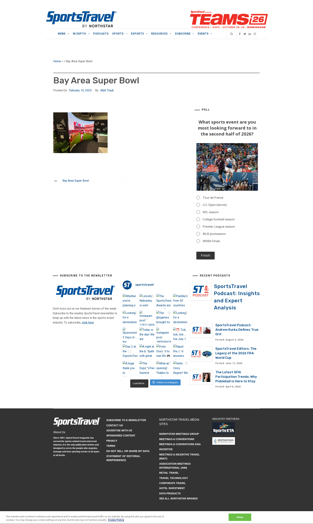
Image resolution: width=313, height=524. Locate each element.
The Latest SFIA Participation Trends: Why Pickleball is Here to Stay (236, 376)
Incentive (166, 449)
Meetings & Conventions (176, 439)
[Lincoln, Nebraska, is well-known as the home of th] (147, 301)
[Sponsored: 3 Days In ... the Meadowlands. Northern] (130, 335)
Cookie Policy (116, 520)
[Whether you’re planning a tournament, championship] (130, 301)
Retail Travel (169, 472)
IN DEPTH (79, 33)
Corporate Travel (172, 483)
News (62, 33)
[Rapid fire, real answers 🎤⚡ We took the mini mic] (180, 351)
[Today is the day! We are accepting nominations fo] (147, 335)
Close (240, 517)
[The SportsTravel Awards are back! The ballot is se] (163, 301)
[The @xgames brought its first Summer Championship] (163, 318)
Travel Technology (173, 478)
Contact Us (114, 425)
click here (88, 322)
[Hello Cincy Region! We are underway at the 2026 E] (180, 368)
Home (57, 61)
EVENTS (203, 33)
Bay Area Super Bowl (75, 180)
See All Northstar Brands (178, 498)
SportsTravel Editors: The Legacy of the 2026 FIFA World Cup (235, 353)
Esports (137, 33)
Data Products (170, 493)
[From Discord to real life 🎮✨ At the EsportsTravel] (163, 351)
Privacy (111, 440)
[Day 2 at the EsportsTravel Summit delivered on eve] (130, 351)
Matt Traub (107, 90)
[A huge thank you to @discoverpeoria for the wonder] (130, 368)
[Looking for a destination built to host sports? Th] (130, 318)
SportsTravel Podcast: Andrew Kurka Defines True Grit (236, 329)
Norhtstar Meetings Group (179, 433)
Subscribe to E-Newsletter (126, 420)
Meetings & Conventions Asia (180, 444)
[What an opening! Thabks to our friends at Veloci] (163, 368)
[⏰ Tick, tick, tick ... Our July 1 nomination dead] (180, 335)
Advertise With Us (119, 430)
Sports (118, 33)
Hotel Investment (172, 488)
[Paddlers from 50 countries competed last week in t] (180, 301)
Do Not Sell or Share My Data (127, 451)
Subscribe (183, 33)
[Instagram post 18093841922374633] (163, 335)
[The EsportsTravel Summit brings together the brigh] (147, 368)
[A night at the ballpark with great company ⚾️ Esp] (147, 351)
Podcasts (101, 33)
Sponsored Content (120, 435)
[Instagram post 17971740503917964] (147, 318)
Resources (159, 33)
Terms (110, 445)
